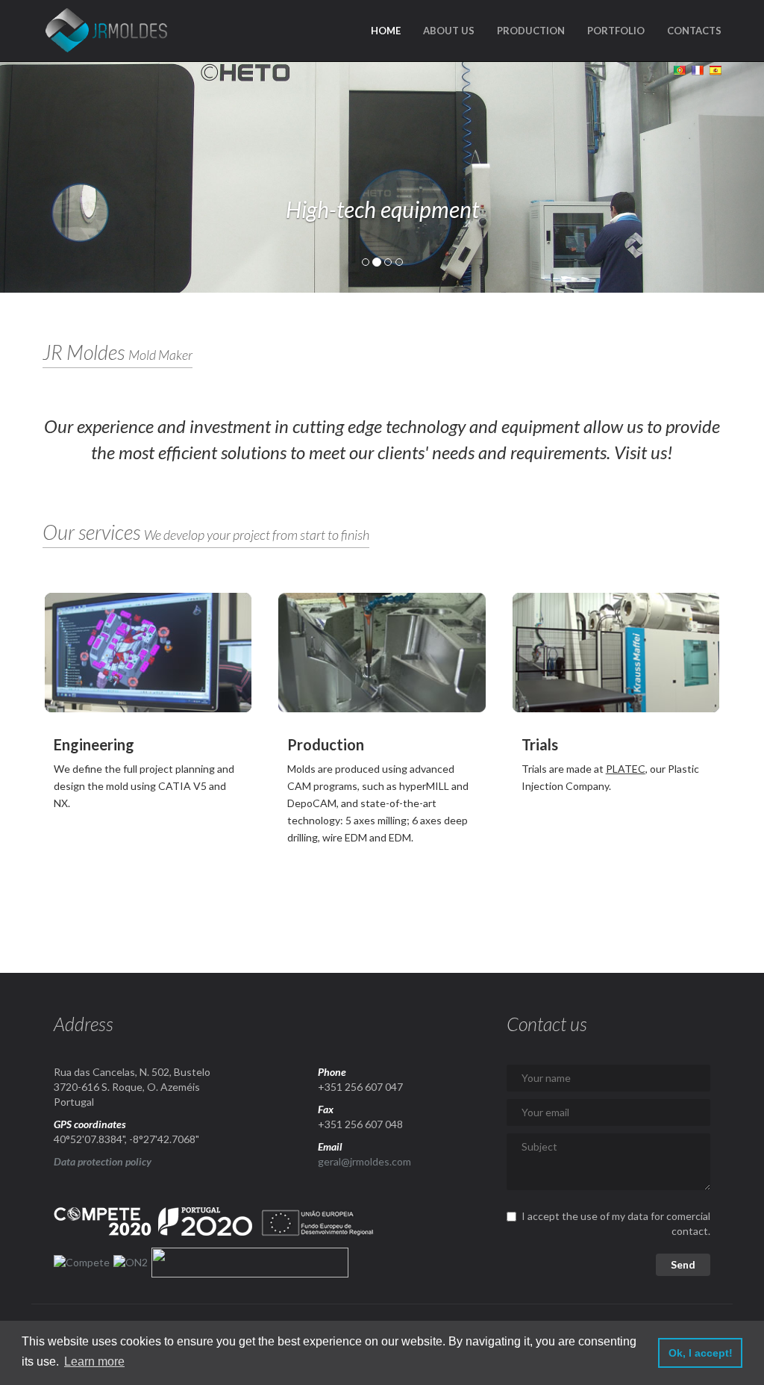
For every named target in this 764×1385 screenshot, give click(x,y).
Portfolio (616, 31)
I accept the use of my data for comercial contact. (616, 1223)
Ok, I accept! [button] (700, 1353)
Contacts (694, 31)
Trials (540, 744)
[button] (57, 177)
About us (449, 31)
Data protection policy (102, 1161)
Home (386, 31)
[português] (678, 69)
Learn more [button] (94, 1361)
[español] (713, 69)
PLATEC (625, 768)
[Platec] (615, 652)
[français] (696, 69)
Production (531, 31)
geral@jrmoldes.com (364, 1161)
